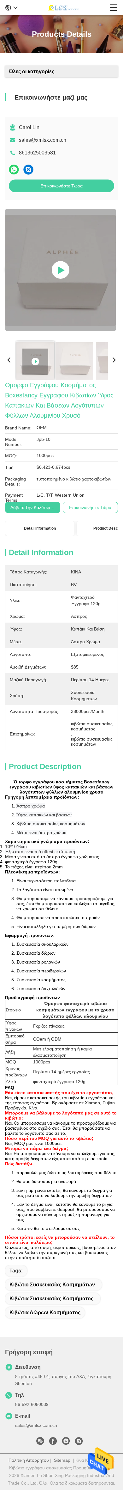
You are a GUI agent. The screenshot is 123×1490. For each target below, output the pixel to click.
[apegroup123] (78, 1442)
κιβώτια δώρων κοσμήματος (44, 1312)
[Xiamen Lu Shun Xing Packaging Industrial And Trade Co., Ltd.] (63, 7)
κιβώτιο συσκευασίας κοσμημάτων (52, 1284)
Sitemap (62, 1460)
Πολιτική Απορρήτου (29, 1460)
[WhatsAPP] (14, 169)
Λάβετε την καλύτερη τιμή (36, 507)
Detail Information (40, 528)
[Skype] (28, 169)
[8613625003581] (66, 1442)
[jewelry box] (60, 269)
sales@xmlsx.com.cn (42, 140)
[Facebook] (53, 1442)
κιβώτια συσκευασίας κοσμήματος (51, 1298)
